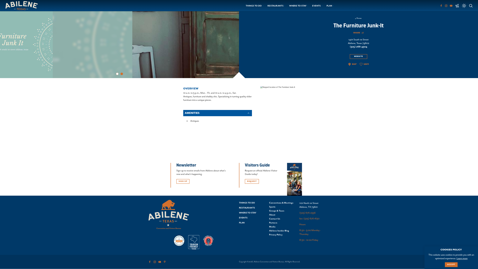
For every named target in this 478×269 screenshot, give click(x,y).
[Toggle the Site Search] (471, 5)
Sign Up (183, 181)
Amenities (192, 113)
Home (359, 18)
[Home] (22, 5)
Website (358, 56)
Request (252, 181)
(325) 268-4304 (358, 46)
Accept (451, 265)
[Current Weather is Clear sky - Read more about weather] (464, 6)
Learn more (462, 258)
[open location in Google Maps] (277, 87)
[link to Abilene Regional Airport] (457, 6)
